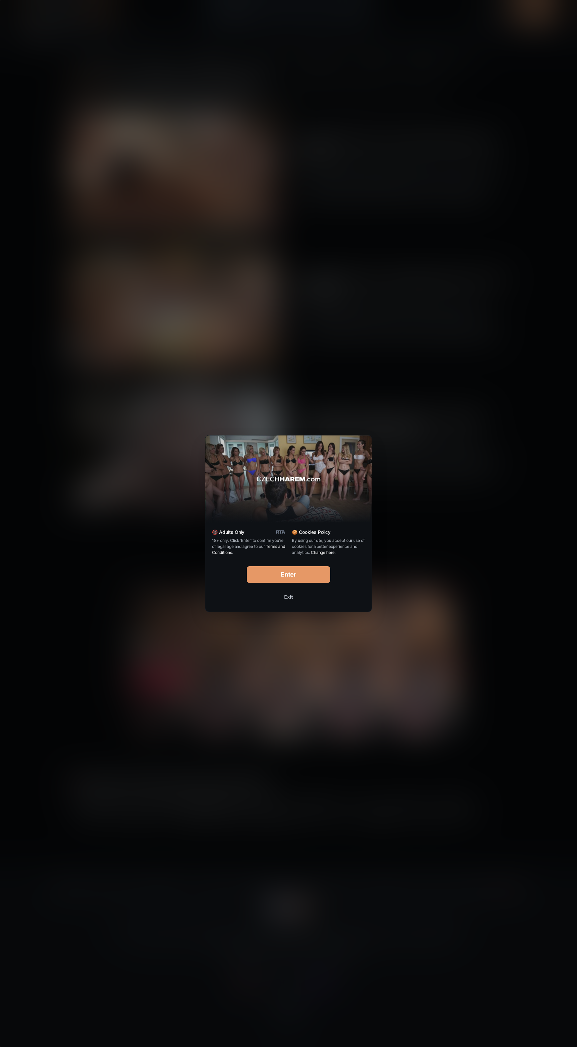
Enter (289, 574)
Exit (288, 597)
